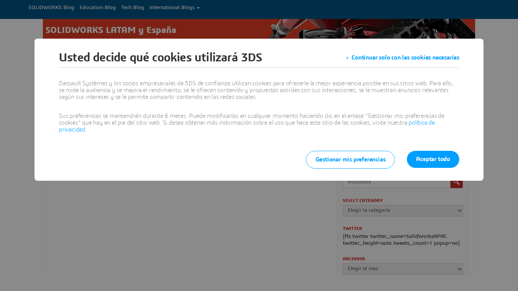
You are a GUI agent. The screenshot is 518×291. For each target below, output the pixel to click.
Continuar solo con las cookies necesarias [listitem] (405, 58)
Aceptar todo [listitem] (433, 159)
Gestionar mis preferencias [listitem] (351, 159)
